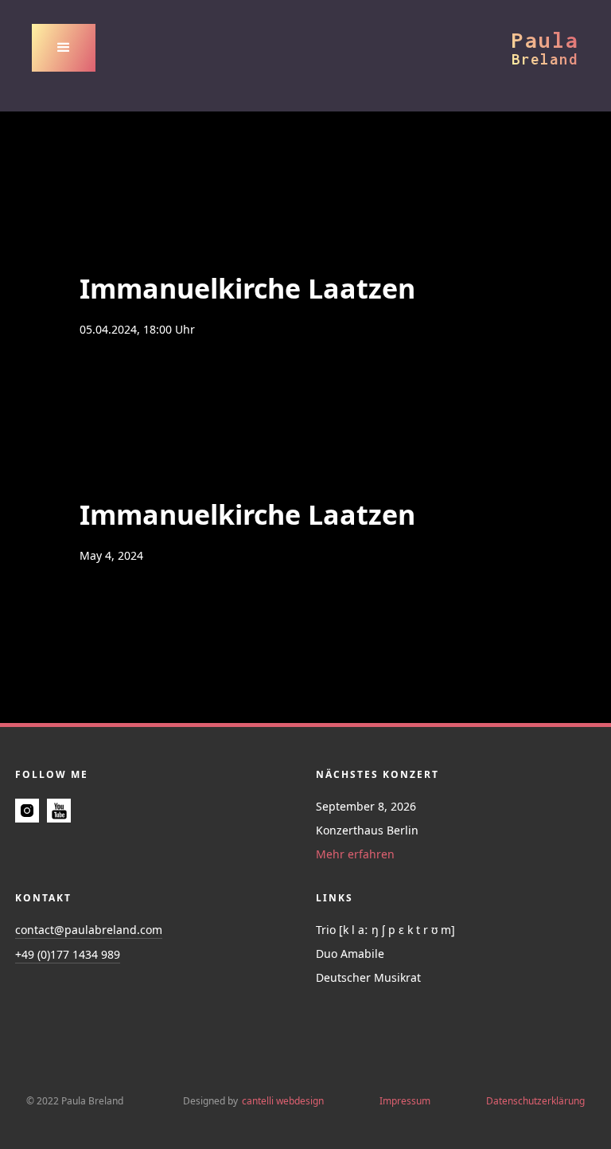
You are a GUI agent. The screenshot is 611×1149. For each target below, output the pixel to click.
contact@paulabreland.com (88, 929)
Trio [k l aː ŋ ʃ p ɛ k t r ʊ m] (385, 929)
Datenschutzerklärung (535, 1101)
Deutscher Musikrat (368, 977)
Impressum (404, 1101)
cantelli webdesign (283, 1101)
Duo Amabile (350, 953)
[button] (63, 48)
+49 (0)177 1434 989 (67, 954)
